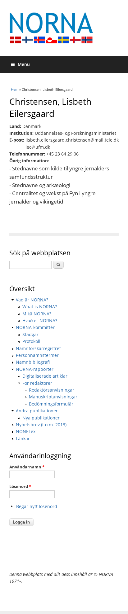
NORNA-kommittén (36, 327)
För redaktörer (37, 383)
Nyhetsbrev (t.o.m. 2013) (41, 425)
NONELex (25, 431)
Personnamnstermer (37, 355)
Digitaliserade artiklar (44, 376)
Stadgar (30, 334)
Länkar (23, 438)
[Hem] (64, 27)
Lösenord (20, 486)
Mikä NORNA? (36, 314)
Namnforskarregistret (38, 348)
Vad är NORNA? (32, 300)
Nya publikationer (41, 418)
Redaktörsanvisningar (51, 390)
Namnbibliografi (33, 362)
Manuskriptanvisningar (53, 397)
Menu (24, 64)
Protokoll (31, 341)
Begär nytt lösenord (36, 506)
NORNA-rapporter (34, 369)
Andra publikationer (37, 411)
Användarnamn (26, 467)
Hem (14, 89)
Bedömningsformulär (51, 404)
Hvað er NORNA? (39, 320)
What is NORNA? (39, 306)
